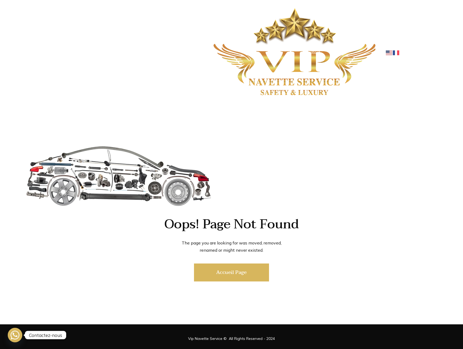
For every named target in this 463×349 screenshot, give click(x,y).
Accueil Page (231, 272)
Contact (312, 52)
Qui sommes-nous (121, 52)
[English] (389, 52)
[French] (396, 52)
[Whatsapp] (15, 335)
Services (338, 52)
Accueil (87, 52)
